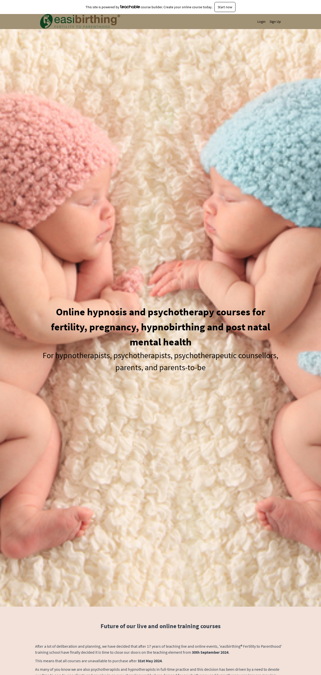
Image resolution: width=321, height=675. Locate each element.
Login (261, 21)
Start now (225, 7)
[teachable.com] (130, 6)
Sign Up (275, 21)
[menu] (267, 21)
